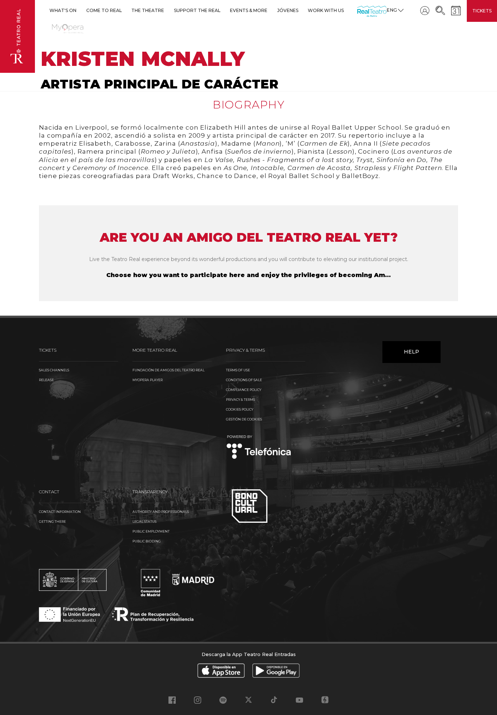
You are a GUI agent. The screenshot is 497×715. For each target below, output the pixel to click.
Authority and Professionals (160, 512)
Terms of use (238, 370)
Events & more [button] (248, 10)
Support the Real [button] (197, 10)
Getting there (52, 522)
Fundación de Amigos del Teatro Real (168, 370)
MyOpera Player (147, 380)
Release (46, 380)
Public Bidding (146, 541)
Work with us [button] (326, 10)
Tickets (482, 10)
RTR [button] (358, 10)
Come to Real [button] (104, 10)
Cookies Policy (239, 409)
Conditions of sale (244, 380)
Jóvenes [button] (287, 10)
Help (411, 351)
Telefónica (259, 447)
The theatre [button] (147, 10)
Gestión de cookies (244, 419)
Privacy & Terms (240, 400)
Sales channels (54, 370)
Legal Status (144, 522)
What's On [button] (62, 10)
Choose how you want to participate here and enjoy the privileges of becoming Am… (248, 275)
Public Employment (151, 531)
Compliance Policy (243, 390)
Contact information (60, 512)
